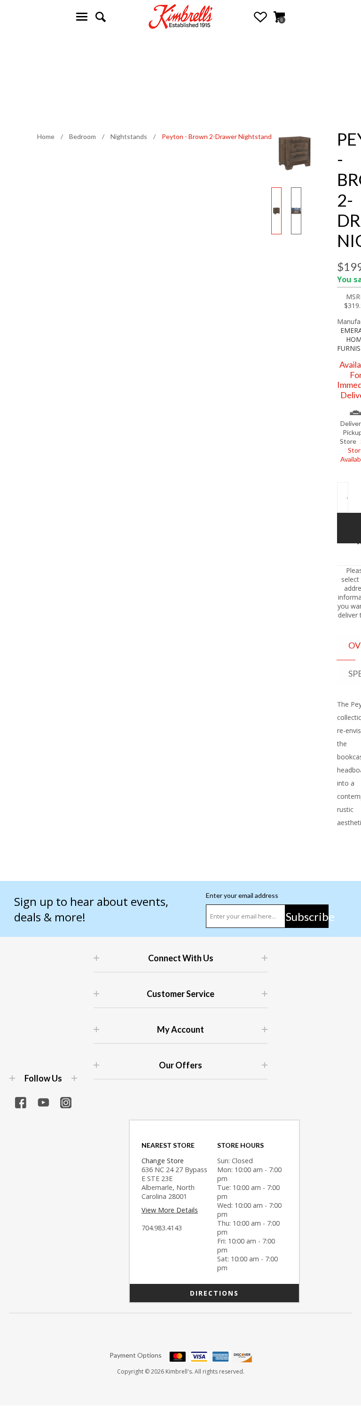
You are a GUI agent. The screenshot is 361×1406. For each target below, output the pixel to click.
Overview (354, 645)
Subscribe (307, 916)
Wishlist (260, 17)
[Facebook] (20, 1103)
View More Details (169, 1209)
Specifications (354, 673)
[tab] (346, 646)
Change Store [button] (162, 1160)
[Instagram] (65, 1103)
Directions (214, 1293)
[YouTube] (43, 1103)
